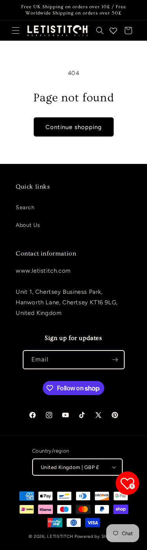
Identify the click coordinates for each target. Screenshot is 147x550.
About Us (28, 225)
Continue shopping (73, 127)
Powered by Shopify (96, 536)
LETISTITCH (60, 536)
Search (25, 207)
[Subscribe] (115, 359)
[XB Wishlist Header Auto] (113, 30)
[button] (15, 30)
